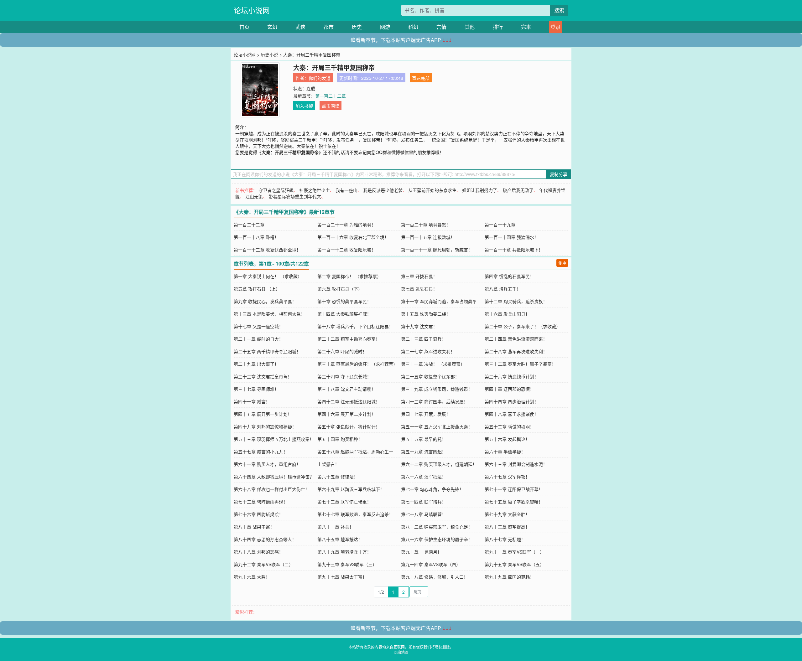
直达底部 (421, 78)
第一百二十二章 (330, 96)
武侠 (300, 26)
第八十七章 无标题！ (505, 539)
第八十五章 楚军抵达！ (339, 539)
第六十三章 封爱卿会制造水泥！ (516, 464)
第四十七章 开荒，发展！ (425, 414)
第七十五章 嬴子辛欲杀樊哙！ (514, 501)
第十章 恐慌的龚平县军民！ (344, 301)
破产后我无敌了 (518, 190)
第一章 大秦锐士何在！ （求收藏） (268, 276)
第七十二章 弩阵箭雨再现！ (261, 501)
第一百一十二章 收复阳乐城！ (346, 249)
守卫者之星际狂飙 (276, 190)
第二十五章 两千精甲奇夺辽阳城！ (267, 351)
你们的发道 (320, 78)
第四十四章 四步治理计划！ (512, 401)
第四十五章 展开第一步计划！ (263, 414)
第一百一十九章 (500, 224)
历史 (357, 26)
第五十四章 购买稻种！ (339, 439)
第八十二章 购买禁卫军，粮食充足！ (436, 527)
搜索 (559, 10)
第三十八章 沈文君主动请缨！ (346, 389)
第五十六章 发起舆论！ (507, 439)
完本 (526, 26)
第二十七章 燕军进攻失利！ (428, 351)
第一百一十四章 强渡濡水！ (512, 237)
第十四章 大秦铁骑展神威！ (344, 314)
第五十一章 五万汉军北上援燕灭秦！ (436, 426)
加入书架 (304, 106)
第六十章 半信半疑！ (505, 451)
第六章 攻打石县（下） (339, 289)
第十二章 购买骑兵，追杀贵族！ (516, 301)
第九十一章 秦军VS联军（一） (514, 552)
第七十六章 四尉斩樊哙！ (258, 514)
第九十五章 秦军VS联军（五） (514, 564)
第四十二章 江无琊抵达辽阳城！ (348, 401)
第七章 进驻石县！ (419, 289)
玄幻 (272, 26)
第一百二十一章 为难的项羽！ (346, 224)
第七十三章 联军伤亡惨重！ (344, 501)
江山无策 (254, 196)
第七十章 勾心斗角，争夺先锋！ (432, 489)
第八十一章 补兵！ (335, 527)
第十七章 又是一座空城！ (258, 326)
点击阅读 (330, 106)
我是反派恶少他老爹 (383, 190)
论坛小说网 (252, 10)
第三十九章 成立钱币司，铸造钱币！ (436, 389)
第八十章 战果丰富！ (254, 527)
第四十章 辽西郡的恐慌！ (509, 389)
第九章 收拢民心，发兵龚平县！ (265, 301)
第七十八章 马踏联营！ (423, 514)
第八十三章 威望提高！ (507, 527)
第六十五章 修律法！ (337, 476)
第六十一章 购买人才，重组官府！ (267, 464)
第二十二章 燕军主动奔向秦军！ (348, 339)
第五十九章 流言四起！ (423, 451)
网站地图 (401, 652)
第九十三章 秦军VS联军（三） (347, 564)
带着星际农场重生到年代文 (294, 196)
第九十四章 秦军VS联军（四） (431, 564)
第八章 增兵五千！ (503, 289)
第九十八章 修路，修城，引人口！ (434, 577)
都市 (329, 26)
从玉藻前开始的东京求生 (432, 190)
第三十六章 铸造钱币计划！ (512, 376)
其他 (470, 26)
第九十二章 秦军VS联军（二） (263, 564)
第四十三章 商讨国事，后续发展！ (434, 401)
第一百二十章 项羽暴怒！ (425, 224)
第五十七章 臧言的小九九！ (261, 451)
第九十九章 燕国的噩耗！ (509, 577)
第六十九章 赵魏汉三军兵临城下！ (350, 489)
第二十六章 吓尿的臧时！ (342, 351)
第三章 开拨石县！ (419, 276)
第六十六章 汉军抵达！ (423, 476)
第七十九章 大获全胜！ (507, 514)
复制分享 (558, 174)
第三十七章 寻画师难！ (256, 389)
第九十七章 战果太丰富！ (342, 577)
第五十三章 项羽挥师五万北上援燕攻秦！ (274, 439)
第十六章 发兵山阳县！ (507, 314)
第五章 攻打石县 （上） (257, 289)
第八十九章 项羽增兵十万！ (344, 552)
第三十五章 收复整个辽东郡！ (430, 376)
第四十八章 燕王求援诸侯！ (512, 414)
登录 (555, 26)
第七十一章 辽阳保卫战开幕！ (514, 489)
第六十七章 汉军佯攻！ (507, 476)
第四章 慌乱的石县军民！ (509, 276)
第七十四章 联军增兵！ (423, 501)
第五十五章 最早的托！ (423, 439)
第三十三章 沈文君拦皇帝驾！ (263, 376)
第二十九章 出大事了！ (256, 364)
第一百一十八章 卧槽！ (256, 237)
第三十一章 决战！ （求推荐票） (433, 364)
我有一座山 (346, 190)
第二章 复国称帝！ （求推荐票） (349, 276)
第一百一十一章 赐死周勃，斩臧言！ (436, 249)
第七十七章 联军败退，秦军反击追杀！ (355, 514)
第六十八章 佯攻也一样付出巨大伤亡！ (272, 489)
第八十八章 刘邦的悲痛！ (258, 552)
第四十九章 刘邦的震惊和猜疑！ (265, 426)
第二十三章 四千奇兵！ (423, 339)
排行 (498, 26)
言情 (441, 26)
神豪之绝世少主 (314, 190)
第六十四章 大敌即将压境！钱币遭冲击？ (274, 476)
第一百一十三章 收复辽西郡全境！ (267, 249)
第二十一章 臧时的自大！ (258, 339)
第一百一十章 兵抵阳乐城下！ (514, 249)
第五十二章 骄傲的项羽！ (509, 426)
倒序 (562, 263)
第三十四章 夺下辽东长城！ (344, 376)
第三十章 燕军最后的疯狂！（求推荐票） (357, 364)
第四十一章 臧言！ (252, 401)
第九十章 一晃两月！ (421, 552)
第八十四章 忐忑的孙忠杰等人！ (265, 539)
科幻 (413, 26)
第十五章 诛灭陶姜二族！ (425, 314)
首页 (244, 26)
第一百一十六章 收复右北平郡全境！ (353, 237)
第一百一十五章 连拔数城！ (428, 237)
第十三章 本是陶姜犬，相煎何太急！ (269, 314)
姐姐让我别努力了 (479, 190)
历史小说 (269, 54)
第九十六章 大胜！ (252, 577)
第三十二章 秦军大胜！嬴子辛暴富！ (520, 364)
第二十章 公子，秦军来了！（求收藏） (522, 326)
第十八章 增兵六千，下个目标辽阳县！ (355, 326)
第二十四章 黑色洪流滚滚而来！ (516, 339)
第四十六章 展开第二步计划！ (346, 414)
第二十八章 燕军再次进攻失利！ (516, 351)
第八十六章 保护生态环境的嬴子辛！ (436, 539)
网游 (385, 26)
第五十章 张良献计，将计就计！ (348, 426)
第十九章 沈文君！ (419, 326)
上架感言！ (328, 464)
